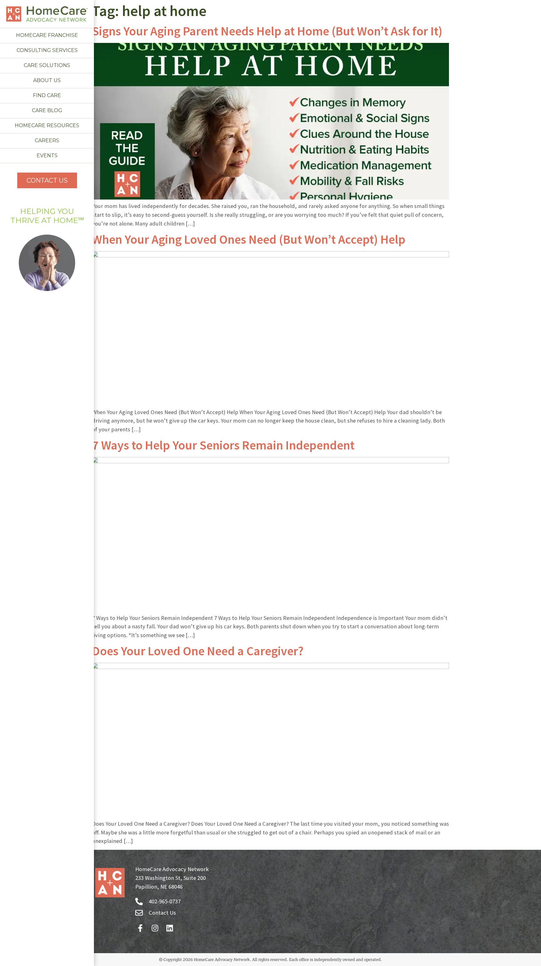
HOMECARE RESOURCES (47, 125)
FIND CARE (47, 95)
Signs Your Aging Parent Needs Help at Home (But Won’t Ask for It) (267, 31)
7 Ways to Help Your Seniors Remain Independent (223, 445)
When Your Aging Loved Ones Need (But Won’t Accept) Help (248, 239)
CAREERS (47, 140)
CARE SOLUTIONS (47, 65)
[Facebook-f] (140, 928)
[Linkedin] (169, 928)
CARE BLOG (47, 110)
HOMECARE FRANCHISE (47, 35)
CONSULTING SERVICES (47, 50)
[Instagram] (155, 928)
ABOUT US (47, 80)
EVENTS (47, 155)
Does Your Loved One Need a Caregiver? (197, 651)
